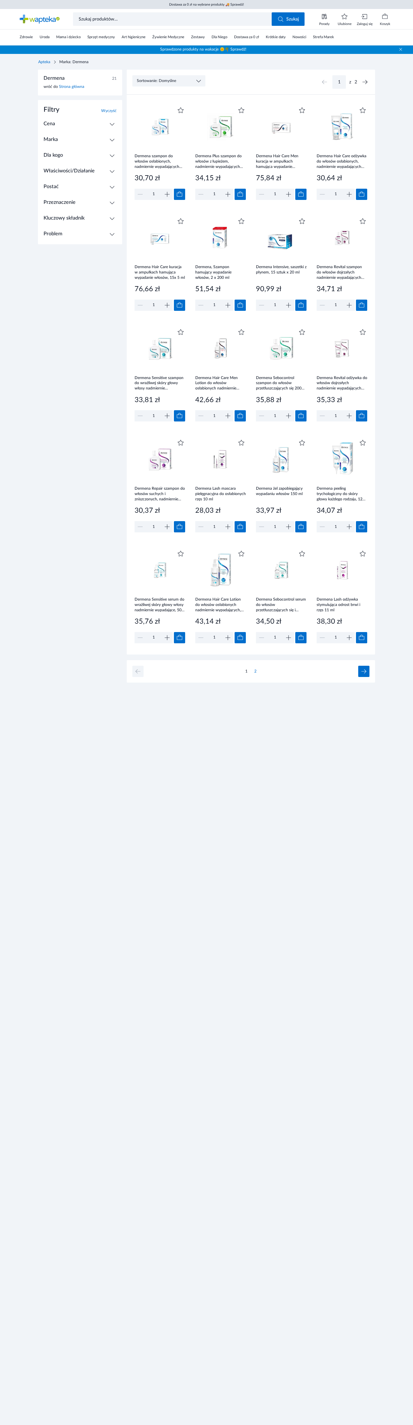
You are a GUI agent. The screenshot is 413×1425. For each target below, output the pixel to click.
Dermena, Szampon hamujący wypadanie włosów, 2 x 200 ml (213, 272)
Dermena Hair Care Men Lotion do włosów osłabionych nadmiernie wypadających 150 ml (216, 383)
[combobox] (173, 19)
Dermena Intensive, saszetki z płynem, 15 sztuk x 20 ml (281, 269)
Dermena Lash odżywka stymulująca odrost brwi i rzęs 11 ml (338, 605)
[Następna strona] (364, 81)
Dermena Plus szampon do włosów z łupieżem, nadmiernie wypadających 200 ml (218, 161)
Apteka (44, 62)
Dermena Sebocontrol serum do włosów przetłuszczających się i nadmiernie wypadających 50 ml (281, 605)
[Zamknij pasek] (400, 49)
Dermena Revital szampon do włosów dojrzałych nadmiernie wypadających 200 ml (339, 272)
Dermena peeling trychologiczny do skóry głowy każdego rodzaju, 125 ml (341, 494)
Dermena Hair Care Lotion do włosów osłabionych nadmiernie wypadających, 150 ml (218, 605)
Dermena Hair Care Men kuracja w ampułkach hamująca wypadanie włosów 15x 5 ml (277, 161)
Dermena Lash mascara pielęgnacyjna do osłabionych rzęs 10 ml (220, 494)
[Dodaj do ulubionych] (180, 110)
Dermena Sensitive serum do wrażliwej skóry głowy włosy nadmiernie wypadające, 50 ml (159, 605)
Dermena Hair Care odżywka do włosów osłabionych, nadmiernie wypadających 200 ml (341, 161)
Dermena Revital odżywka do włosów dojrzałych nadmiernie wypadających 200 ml (342, 383)
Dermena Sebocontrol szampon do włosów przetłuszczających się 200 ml (278, 383)
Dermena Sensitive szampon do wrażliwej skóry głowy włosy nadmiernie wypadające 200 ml (159, 383)
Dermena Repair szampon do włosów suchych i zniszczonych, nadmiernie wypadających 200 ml (160, 494)
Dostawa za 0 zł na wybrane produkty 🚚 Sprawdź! (206, 4)
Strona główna (71, 87)
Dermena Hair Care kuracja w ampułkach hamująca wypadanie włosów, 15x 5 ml (160, 272)
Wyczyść (109, 111)
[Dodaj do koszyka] (179, 194)
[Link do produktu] (160, 152)
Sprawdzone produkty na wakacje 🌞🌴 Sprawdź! (203, 49)
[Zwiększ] (167, 194)
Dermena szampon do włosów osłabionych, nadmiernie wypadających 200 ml (157, 161)
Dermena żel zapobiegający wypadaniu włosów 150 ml (279, 491)
